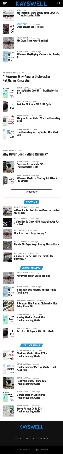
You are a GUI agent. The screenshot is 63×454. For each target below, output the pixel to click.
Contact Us (29, 438)
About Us (17, 438)
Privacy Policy (43, 438)
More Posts (31, 192)
